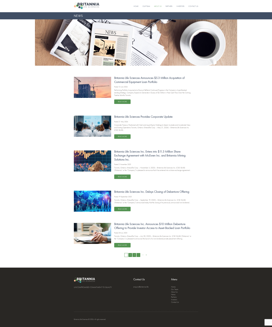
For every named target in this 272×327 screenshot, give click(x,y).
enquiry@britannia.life (141, 287)
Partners (169, 6)
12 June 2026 (123, 87)
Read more (122, 102)
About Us (158, 6)
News (173, 294)
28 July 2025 (123, 233)
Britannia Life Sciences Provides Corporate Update (143, 116)
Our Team (146, 6)
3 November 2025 (125, 164)
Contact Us (193, 6)
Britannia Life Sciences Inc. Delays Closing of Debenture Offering (151, 191)
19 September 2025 (125, 197)
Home (136, 6)
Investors (180, 6)
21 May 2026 (123, 122)
